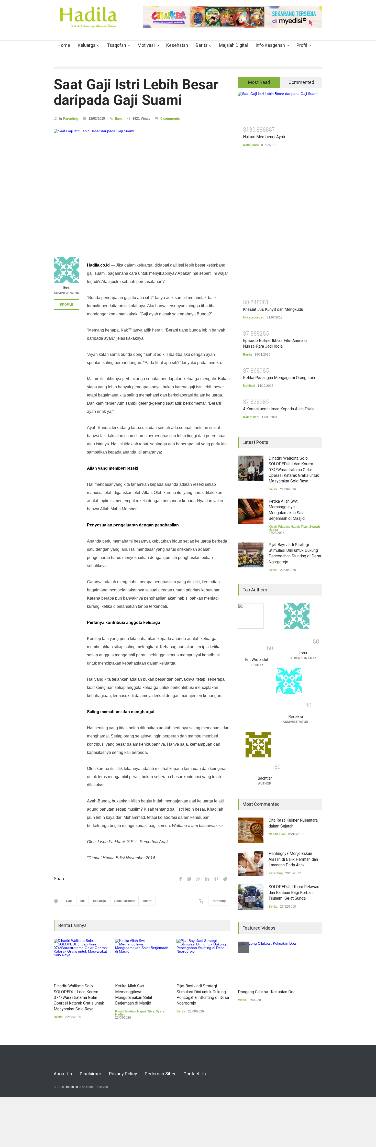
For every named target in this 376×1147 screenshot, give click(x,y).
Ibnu (118, 118)
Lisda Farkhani (124, 901)
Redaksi (295, 716)
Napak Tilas (145, 1011)
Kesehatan (177, 45)
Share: (60, 878)
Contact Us (194, 1073)
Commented (301, 82)
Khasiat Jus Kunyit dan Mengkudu (273, 309)
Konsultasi (251, 145)
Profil (301, 45)
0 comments (170, 118)
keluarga (99, 901)
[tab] (259, 82)
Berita (201, 45)
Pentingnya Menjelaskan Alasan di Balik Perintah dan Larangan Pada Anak (293, 859)
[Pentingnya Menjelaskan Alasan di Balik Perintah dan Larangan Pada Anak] (250, 863)
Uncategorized (253, 317)
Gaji (69, 901)
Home (64, 45)
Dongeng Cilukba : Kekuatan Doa (266, 991)
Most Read (259, 82)
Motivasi (146, 45)
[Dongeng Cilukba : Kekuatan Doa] (267, 963)
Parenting (70, 118)
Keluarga (86, 45)
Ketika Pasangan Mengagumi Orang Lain (279, 377)
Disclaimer (90, 1073)
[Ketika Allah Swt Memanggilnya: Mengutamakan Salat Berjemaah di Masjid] (142, 958)
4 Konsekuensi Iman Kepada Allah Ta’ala (278, 408)
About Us (63, 1073)
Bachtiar (265, 778)
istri (82, 901)
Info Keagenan (270, 45)
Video (242, 1000)
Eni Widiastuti (257, 659)
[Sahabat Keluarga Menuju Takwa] (88, 23)
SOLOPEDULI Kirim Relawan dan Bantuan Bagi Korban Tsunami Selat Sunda (294, 892)
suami (147, 901)
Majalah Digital (233, 45)
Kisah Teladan (125, 1011)
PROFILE (66, 304)
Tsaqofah (116, 45)
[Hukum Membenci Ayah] (280, 107)
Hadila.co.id (73, 1087)
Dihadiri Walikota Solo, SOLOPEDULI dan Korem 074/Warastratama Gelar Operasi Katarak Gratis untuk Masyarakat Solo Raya (79, 997)
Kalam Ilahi (251, 417)
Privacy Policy (123, 1073)
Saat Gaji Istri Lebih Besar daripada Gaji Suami (136, 92)
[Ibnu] (66, 270)
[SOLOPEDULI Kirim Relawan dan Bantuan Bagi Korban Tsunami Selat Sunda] (250, 897)
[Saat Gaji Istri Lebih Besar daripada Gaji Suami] (142, 186)
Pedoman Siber (160, 1073)
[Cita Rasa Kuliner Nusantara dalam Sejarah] (250, 830)
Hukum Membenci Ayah (264, 136)
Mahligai (249, 386)
